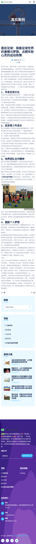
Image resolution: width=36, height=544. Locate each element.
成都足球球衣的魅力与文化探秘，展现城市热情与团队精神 (22, 387)
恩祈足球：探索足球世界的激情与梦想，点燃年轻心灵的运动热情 (22, 396)
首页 (14, 24)
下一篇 (33, 292)
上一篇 (3, 292)
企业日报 (8, 334)
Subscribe (26, 455)
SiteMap (22, 473)
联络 (11, 343)
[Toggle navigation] (34, 2)
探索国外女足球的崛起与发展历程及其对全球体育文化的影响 (22, 378)
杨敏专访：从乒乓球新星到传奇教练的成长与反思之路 (22, 369)
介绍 (8, 325)
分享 (18, 62)
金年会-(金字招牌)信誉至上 (21, 536)
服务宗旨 (8, 338)
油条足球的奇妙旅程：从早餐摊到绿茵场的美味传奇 (22, 361)
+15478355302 (10, 515)
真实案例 (8, 330)
